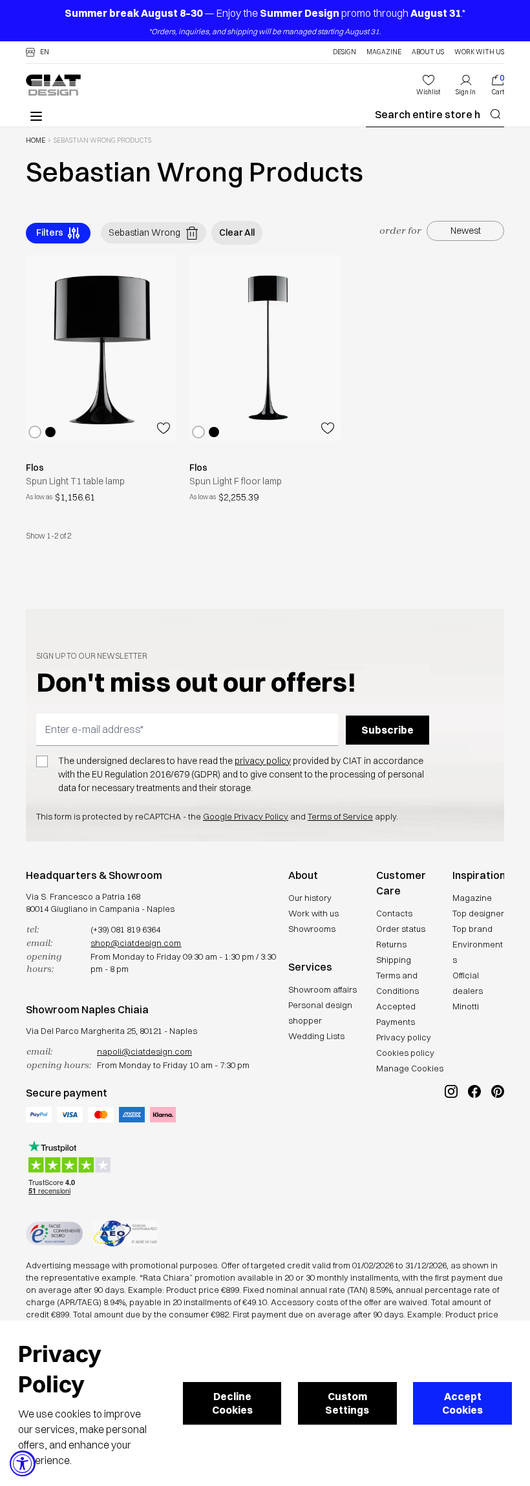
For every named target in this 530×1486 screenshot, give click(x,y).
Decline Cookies (232, 1403)
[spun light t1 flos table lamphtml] (101, 348)
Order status (400, 929)
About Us (428, 52)
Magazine (383, 52)
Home (35, 141)
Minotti (465, 1006)
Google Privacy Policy (245, 816)
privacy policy (263, 761)
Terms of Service (340, 816)
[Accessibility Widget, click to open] (23, 1463)
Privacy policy (403, 1037)
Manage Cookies (409, 1068)
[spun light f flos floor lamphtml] (264, 348)
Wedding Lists (316, 1036)
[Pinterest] (497, 1134)
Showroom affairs (322, 989)
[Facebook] (474, 1134)
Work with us (313, 913)
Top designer (478, 913)
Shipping (393, 960)
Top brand (472, 929)
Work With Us (479, 52)
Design (344, 52)
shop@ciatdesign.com (135, 943)
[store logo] (53, 85)
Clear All (237, 232)
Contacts (394, 913)
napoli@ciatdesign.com (144, 1051)
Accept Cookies (462, 1403)
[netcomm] (54, 1233)
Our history (310, 898)
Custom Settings (347, 1403)
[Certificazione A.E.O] (125, 1233)
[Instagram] (451, 1134)
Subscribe (387, 729)
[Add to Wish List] (163, 428)
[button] (37, 52)
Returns (391, 944)
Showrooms (311, 929)
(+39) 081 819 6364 (125, 929)
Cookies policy (405, 1052)
